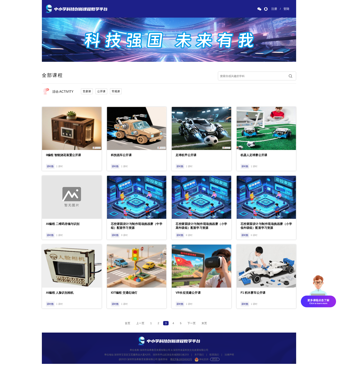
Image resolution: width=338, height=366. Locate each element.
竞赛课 (87, 91)
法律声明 (229, 354)
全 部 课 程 (52, 75)
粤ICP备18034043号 (181, 359)
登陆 (286, 8)
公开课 (101, 91)
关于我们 (199, 354)
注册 (274, 8)
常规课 (116, 91)
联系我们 (214, 354)
